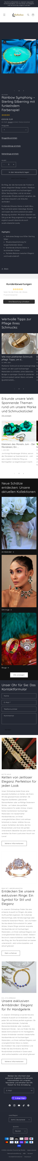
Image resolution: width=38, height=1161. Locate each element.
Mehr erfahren (11, 953)
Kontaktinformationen (15, 1156)
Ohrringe (6, 610)
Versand (10, 122)
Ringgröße (5, 125)
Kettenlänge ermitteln (10, 154)
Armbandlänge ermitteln (11, 146)
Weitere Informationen (14, 843)
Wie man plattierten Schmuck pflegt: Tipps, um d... (17, 358)
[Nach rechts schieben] (23, 90)
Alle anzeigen (6, 416)
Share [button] (6, 269)
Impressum (27, 1156)
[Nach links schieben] (14, 90)
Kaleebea (10, 1150)
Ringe (4, 668)
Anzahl (4, 160)
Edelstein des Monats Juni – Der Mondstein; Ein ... (18, 445)
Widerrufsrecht (31, 1150)
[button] (4, 15)
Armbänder (7, 552)
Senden (8, 730)
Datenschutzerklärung (14, 1153)
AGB (24, 1153)
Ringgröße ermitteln (9, 138)
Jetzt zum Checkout (19, 178)
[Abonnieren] (31, 1090)
